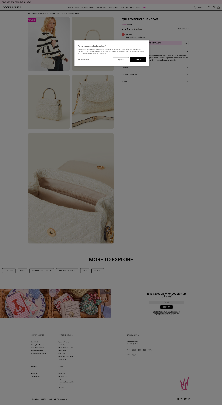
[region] (111, 53)
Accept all (138, 59)
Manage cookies (83, 59)
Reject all (121, 59)
